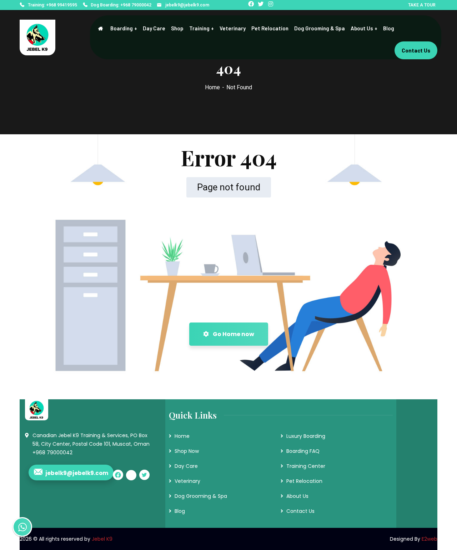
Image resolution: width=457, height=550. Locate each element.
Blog (180, 511)
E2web (429, 538)
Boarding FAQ (303, 451)
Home (212, 87)
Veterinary (187, 481)
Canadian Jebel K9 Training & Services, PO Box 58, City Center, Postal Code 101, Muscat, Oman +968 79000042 (91, 444)
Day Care (186, 466)
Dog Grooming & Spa (201, 496)
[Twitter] (262, 5)
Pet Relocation (304, 481)
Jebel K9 (102, 538)
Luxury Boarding (305, 436)
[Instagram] (272, 5)
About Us (297, 496)
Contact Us (300, 511)
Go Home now (233, 334)
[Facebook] (252, 5)
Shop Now (187, 451)
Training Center (305, 466)
